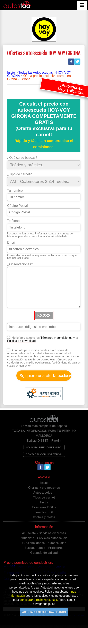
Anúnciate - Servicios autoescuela (44, 538)
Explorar (44, 476)
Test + (44, 502)
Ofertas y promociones (44, 487)
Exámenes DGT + (44, 507)
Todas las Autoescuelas (35, 72)
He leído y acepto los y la (42, 339)
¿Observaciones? (20, 264)
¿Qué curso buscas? (22, 157)
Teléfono (13, 221)
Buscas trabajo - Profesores (44, 548)
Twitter (77, 62)
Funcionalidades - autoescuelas (44, 543)
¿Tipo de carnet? (19, 174)
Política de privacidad (21, 340)
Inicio (11, 72)
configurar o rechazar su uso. (39, 600)
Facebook (71, 62)
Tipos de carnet (44, 497)
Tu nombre (15, 190)
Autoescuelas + (44, 492)
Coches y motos (44, 517)
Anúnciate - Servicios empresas (44, 533)
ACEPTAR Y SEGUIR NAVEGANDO (44, 612)
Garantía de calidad (44, 552)
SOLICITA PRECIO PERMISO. (44, 447)
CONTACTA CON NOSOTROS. (44, 454)
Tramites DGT (44, 512)
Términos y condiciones (56, 337)
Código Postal (17, 205)
